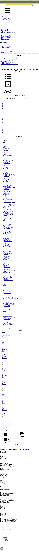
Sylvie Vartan (4, 354)
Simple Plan (4, 399)
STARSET (4, 389)
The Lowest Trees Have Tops (8, 297)
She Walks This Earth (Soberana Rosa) (10, 270)
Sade (3, 342)
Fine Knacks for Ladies (7, 190)
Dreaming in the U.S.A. (7, 181)
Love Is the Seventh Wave (8, 235)
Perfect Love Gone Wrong (8, 253)
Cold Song (5, 166)
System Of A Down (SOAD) (6, 335)
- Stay (7, 57)
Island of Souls (6, 221)
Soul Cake (5, 281)
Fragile (5, 196)
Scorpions (3, 332)
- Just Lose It (4, 38)
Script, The (4, 401)
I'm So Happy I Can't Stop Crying (9, 211)
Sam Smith (4, 356)
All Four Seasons (6, 146)
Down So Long (6, 180)
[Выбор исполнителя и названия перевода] (8, 79)
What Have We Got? (7, 319)
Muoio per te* (6, 242)
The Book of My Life (7, 288)
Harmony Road (6, 201)
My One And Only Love (8, 245)
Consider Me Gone (7, 170)
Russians (5, 261)
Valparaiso (5, 311)
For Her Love (6, 192)
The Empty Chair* (7, 292)
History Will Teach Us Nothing (9, 205)
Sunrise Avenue (4, 396)
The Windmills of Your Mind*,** (9, 303)
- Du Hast (4, 34)
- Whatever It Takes (6, 50)
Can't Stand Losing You (7, 161)
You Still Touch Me (7, 327)
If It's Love (5, 215)
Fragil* (5, 195)
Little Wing (6, 230)
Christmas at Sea (6, 164)
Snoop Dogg (4, 380)
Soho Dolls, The (4, 413)
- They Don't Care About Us (8, 35)
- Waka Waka (8, 32)
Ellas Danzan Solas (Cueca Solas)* (9, 183)
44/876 (5, 141)
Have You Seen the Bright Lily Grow (9, 202)
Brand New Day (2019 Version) (9, 158)
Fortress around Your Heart (8, 194)
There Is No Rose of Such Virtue (9, 304)
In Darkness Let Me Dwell (8, 218)
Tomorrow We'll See (7, 308)
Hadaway (5, 200)
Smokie (3, 382)
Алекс (27, 449)
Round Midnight (6, 258)
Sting (13, 430)
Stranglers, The (4, 410)
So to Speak (6, 279)
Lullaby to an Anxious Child (8, 237)
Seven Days (6, 266)
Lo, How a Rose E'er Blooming (9, 231)
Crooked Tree (6, 171)
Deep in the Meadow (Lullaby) (9, 174)
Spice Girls (4, 387)
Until (5, 310)
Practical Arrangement (7, 255)
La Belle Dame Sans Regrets (8, 227)
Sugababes (4, 368)
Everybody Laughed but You (8, 188)
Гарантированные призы (6, 19)
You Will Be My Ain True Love (9, 328)
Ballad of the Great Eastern (8, 153)
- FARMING (5, 61)
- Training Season (5, 37)
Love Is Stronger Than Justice (8, 234)
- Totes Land (4, 52)
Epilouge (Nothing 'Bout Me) (8, 185)
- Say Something (8, 60)
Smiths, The (4, 365)
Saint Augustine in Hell (7, 263)
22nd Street (6, 139)
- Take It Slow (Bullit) (9, 59)
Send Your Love (6, 264)
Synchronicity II (6, 286)
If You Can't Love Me (7, 216)
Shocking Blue (4, 391)
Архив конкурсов (5, 20)
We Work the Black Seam (8, 316)
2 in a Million (6, 140)
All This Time (6, 147)
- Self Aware (5, 31)
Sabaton (3, 351)
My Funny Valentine (7, 244)
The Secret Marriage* (7, 300)
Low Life (5, 236)
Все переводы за (20, 66)
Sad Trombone (6, 262)
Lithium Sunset (6, 229)
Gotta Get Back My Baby (8, 199)
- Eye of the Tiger (7, 51)
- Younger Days (5, 63)
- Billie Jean (6, 29)
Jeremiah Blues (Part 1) (7, 223)
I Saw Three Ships (7, 212)
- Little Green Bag (9, 64)
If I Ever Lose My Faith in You (8, 214)
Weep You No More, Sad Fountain (9, 317)
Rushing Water (6, 260)
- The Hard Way (7, 30)
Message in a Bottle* (7, 240)
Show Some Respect (7, 272)
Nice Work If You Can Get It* (8, 248)
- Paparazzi (5, 39)
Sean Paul (3, 385)
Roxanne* (5, 259)
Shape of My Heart (7, 268)
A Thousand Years (7, 144)
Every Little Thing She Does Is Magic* (10, 187)
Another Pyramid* (7, 151)
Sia (2, 339)
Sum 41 (3, 366)
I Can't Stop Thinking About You (9, 209)
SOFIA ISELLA (4, 392)
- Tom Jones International (7, 62)
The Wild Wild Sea (7, 302)
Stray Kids (3, 363)
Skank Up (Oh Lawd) (7, 276)
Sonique (3, 370)
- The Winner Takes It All (6, 40)
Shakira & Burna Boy (5, 349)
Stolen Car (5, 284)
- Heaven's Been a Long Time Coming (9, 48)
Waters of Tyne (6, 314)
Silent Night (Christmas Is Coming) (9, 274)
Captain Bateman (6, 162)
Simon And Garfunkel (5, 411)
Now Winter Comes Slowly (8, 249)
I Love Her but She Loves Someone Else (10, 210)
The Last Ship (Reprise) (7, 296)
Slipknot (3, 337)
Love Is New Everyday (7, 233)
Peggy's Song (6, 252)
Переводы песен (6, 430)
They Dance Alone (7, 305)
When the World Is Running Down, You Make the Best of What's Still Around (16, 321)
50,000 (5, 142)
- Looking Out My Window (11, 58)
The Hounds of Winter (7, 294)
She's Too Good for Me (7, 269)
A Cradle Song (6, 143)
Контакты (3, 23)
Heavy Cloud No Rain (7, 203)
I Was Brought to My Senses (8, 213)
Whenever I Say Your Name (8, 323)
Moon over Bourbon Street (8, 241)
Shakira (3, 340)
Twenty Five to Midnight (8, 309)
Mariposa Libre (6, 239)
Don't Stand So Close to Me (8, 178)
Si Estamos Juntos (7, 273)
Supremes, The (4, 373)
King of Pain (6, 226)
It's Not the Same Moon (7, 222)
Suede (3, 394)
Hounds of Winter (7, 206)
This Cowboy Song (7, 306)
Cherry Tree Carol (7, 163)
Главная (3, 15)
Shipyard (5, 271)
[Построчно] (22, 437)
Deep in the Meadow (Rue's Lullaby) (9, 175)
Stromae (3, 333)
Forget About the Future (7, 193)
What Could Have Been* (8, 318)
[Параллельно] (7, 437)
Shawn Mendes (4, 359)
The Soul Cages (6, 301)
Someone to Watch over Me (8, 280)
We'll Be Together (7, 315)
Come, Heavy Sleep (7, 169)
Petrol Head (6, 254)
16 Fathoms (6, 138)
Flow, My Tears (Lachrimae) (8, 191)
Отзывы (3, 22)
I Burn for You (6, 208)
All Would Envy (6, 148)
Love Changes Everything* (8, 232)
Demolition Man (6, 176)
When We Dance (6, 322)
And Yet (5, 149)
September (5, 265)
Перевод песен (4, 16)
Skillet (3, 344)
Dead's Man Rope (7, 173)
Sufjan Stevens (4, 375)
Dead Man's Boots (7, 172)
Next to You (6, 247)
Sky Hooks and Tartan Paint (8, 277)
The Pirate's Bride (7, 299)
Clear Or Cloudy (6, 165)
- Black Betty (5, 47)
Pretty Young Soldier (7, 256)
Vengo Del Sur (6, 312)
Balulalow (5, 154)
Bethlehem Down (7, 156)
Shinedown (4, 415)
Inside (5, 220)
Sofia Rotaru (4, 406)
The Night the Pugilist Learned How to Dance (11, 298)
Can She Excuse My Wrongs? (8, 160)
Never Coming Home (7, 246)
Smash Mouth (4, 403)
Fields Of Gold (6, 189)
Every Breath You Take (7, 186)
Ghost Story (6, 198)
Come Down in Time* (7, 168)
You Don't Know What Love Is (9, 326)
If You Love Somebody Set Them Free (10, 217)
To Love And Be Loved (7, 307)
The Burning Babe (7, 291)
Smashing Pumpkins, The (6, 361)
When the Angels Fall (7, 320)
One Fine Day (6, 250)
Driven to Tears (6, 182)
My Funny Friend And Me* (8, 243)
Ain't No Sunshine (7, 145)
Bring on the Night (7, 159)
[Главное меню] (7, 13)
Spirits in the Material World (8, 282)
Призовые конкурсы (5, 18)
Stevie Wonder (4, 358)
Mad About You (6, 238)
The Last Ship (6, 295)
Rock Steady (6, 257)
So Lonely (5, 278)
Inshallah (5, 219)
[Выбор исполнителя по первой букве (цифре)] (8, 94)
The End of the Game (7, 293)
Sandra (3, 377)
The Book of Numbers (7, 289)
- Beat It (5, 33)
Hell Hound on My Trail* (8, 204)
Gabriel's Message (7, 197)
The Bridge (6, 290)
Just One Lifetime (7, 225)
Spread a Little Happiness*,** (8, 283)
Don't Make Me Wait (7, 177)
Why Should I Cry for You (8, 324)
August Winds (6, 152)
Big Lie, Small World (7, 157)
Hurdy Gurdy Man (7, 207)
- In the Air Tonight (6, 46)
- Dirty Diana (6, 36)
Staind (3, 408)
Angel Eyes (6, 150)
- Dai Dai (6, 28)
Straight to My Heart (7, 285)
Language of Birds (7, 228)
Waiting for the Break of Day (8, 313)
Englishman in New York (8, 184)
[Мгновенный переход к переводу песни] (8, 87)
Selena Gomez (4, 347)
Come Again (6, 167)
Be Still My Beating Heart (8, 155)
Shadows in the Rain (7, 267)
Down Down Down (7, 179)
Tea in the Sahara (6, 287)
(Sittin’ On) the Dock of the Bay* (9, 275)
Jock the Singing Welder (8, 224)
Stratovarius (4, 384)
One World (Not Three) (7, 251)
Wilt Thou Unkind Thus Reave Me (9, 325)
